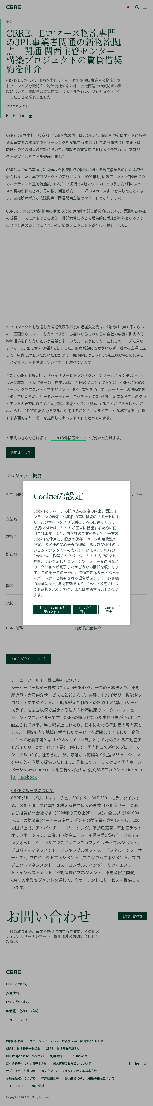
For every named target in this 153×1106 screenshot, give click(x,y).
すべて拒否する (84, 609)
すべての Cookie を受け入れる (52, 609)
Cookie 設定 (109, 609)
